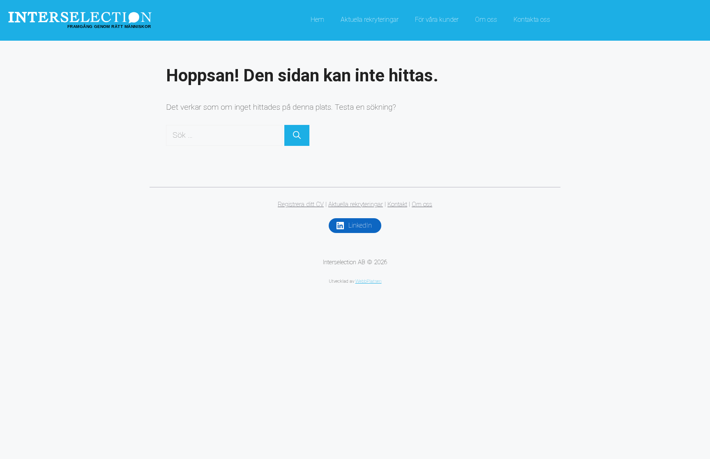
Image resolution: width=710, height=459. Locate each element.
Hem (317, 19)
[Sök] (296, 135)
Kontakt (397, 204)
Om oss (486, 19)
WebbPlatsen (368, 281)
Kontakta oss (532, 19)
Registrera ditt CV (301, 204)
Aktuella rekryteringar (370, 19)
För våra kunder (437, 19)
